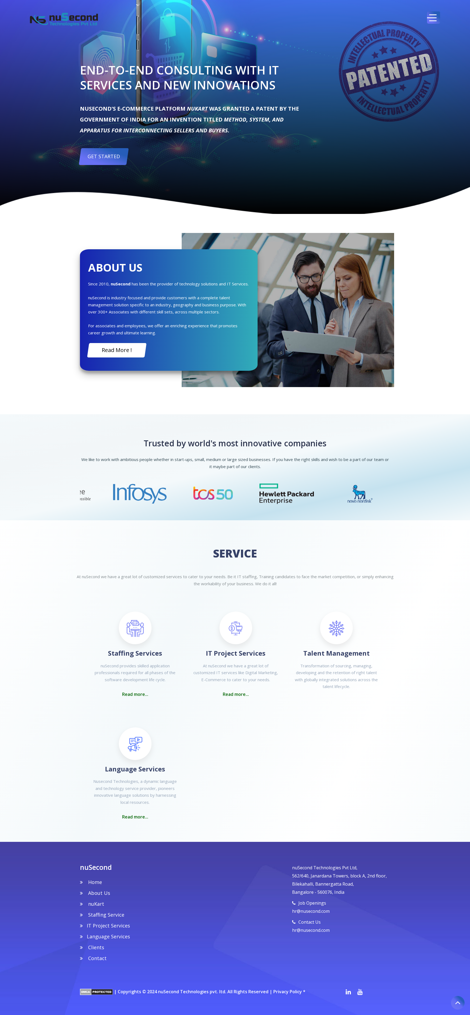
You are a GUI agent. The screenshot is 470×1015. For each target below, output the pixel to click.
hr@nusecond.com (311, 911)
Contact (97, 958)
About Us (98, 893)
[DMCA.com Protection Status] (96, 992)
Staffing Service (105, 914)
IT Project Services (108, 925)
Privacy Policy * (289, 992)
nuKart (95, 904)
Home (94, 882)
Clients (95, 947)
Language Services (108, 936)
